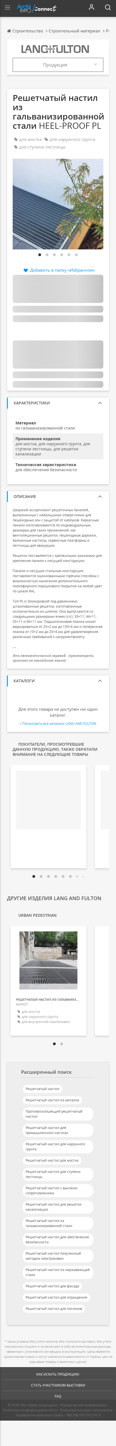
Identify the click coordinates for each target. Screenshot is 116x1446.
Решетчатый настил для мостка (52, 1160)
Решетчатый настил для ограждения (56, 1297)
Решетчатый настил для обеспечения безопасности (57, 1240)
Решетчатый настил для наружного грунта (55, 1147)
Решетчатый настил (42, 1088)
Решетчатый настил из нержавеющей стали (58, 1272)
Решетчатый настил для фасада (52, 1286)
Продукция (55, 65)
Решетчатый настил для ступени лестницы (53, 1174)
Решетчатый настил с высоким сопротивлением (51, 1190)
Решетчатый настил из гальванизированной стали (49, 1223)
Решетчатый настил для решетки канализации (54, 1207)
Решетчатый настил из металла (52, 1100)
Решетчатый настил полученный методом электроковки (53, 1256)
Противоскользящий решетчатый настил (54, 1114)
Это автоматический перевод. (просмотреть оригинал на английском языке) (53, 658)
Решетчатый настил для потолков (54, 1308)
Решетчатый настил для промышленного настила (47, 1130)
